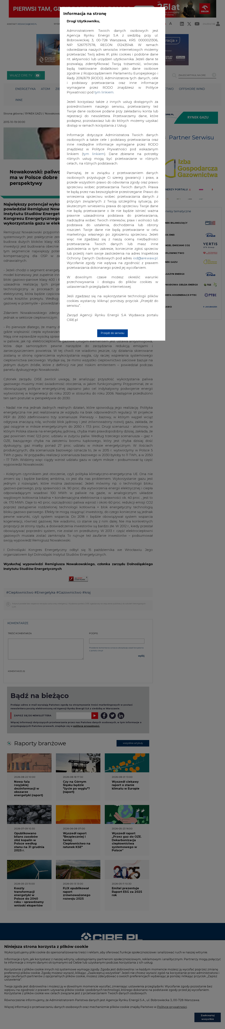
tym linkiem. (104, 92)
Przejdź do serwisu (112, 333)
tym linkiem (93, 154)
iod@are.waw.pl (145, 258)
